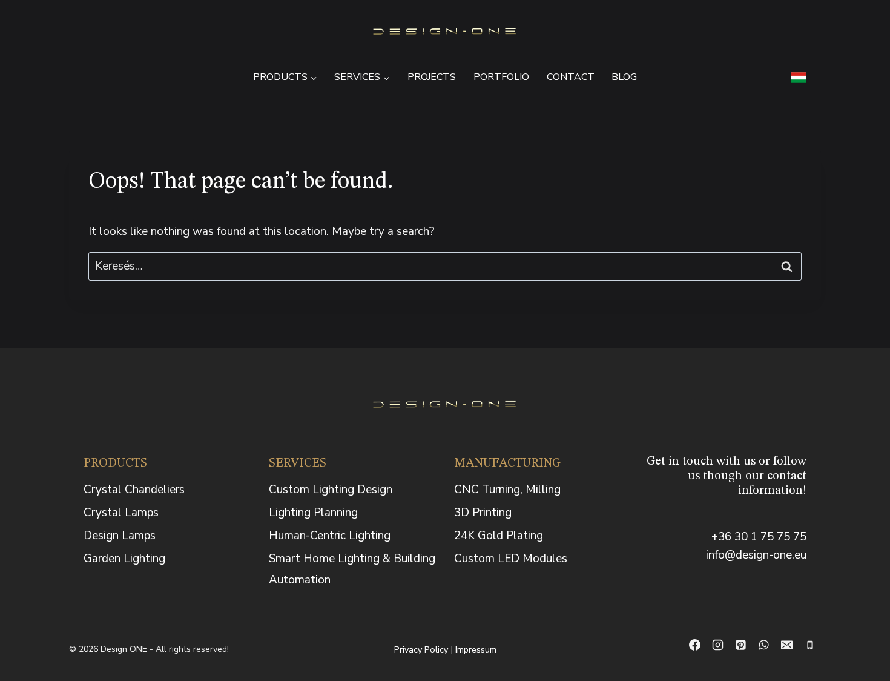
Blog (624, 77)
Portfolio (501, 77)
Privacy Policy (421, 649)
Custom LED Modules (510, 558)
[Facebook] (694, 645)
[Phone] (809, 645)
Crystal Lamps (121, 512)
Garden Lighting (124, 558)
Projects (431, 77)
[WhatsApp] (763, 645)
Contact (571, 77)
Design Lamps (120, 535)
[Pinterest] (740, 645)
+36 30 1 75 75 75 (758, 537)
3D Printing (483, 512)
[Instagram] (717, 645)
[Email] (786, 645)
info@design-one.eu (756, 555)
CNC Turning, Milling (507, 489)
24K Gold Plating (498, 535)
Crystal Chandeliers (134, 489)
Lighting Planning (313, 512)
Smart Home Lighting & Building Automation (352, 569)
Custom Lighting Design (330, 489)
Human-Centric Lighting (330, 535)
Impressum (475, 649)
